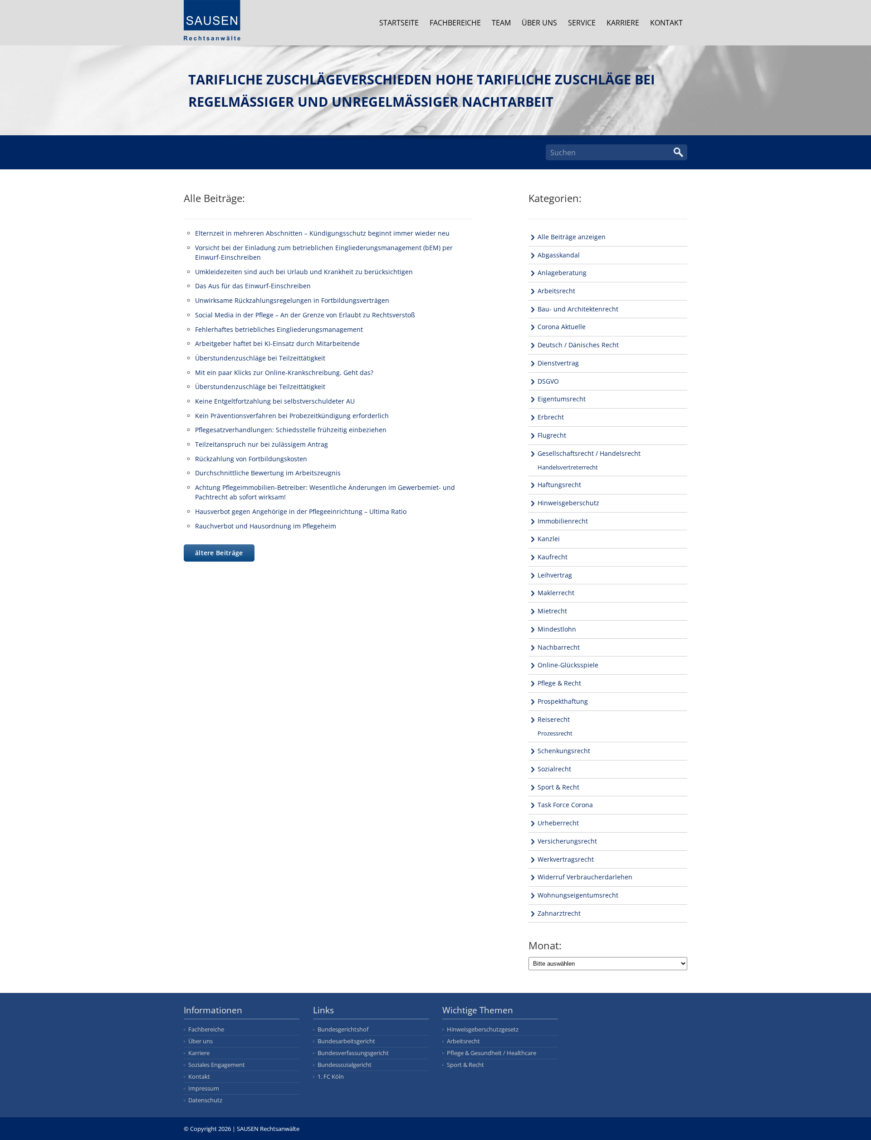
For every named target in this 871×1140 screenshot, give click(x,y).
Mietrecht (552, 611)
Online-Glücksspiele (568, 665)
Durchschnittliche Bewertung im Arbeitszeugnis (268, 473)
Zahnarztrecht (559, 913)
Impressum (203, 1088)
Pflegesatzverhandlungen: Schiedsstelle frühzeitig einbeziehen (291, 429)
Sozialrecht (554, 769)
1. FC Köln (331, 1076)
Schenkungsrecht (564, 750)
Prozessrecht (555, 733)
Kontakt (666, 23)
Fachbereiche (455, 23)
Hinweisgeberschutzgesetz (483, 1029)
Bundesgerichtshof (343, 1029)
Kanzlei (549, 538)
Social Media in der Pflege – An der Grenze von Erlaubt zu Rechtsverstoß (305, 315)
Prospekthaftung (563, 701)
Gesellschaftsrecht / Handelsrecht (589, 453)
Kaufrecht (553, 557)
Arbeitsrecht (556, 290)
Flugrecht (552, 435)
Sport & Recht (558, 787)
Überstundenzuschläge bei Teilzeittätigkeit (260, 358)
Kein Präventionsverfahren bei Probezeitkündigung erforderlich (292, 415)
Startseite (399, 23)
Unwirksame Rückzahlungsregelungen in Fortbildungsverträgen (292, 300)
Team (501, 23)
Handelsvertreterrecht (568, 467)
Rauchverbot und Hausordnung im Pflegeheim (265, 526)
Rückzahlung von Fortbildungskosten (251, 458)
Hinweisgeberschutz (568, 502)
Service (582, 23)
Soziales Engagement (216, 1065)
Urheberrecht (558, 823)
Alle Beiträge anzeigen (572, 236)
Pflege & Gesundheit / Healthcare (491, 1053)
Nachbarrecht (559, 647)
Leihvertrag (555, 575)
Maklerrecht (556, 592)
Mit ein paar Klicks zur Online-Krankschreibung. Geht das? (284, 372)
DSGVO (548, 381)
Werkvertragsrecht (566, 859)
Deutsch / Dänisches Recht (578, 345)
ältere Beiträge (219, 552)
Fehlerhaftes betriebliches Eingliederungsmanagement (279, 329)
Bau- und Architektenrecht (578, 309)
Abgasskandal (559, 255)
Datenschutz (205, 1100)
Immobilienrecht (563, 521)
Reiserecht (554, 719)
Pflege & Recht (559, 683)
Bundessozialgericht (345, 1065)
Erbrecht (551, 417)
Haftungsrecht (559, 484)
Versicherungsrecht (567, 841)
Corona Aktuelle (562, 326)
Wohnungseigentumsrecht (578, 895)
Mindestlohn (557, 629)
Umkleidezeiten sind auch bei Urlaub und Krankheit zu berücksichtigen (304, 271)
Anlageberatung (562, 272)
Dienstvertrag (558, 363)
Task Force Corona (565, 804)
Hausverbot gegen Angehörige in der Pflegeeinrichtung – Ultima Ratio (300, 511)
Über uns (539, 23)
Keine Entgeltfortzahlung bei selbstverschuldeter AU (275, 401)
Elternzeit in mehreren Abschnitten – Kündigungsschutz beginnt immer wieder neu (322, 233)
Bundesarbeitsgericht (346, 1041)
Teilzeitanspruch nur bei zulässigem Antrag (261, 444)
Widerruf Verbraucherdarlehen (585, 877)
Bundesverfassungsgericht (353, 1053)
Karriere (623, 23)
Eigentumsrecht (562, 399)
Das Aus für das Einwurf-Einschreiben (253, 285)
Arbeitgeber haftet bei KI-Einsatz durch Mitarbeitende (277, 343)
